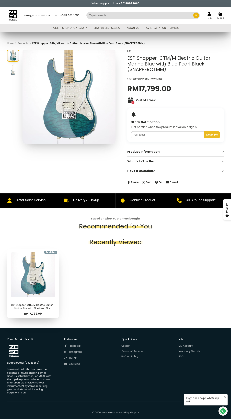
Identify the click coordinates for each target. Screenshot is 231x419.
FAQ (181, 356)
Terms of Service (132, 351)
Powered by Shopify (127, 412)
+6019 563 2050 (69, 15)
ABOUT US (133, 28)
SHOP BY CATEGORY (74, 28)
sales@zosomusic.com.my (40, 15)
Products (23, 43)
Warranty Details (189, 351)
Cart (220, 15)
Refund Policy (129, 356)
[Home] (13, 15)
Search (125, 346)
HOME (55, 28)
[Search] (196, 15)
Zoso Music (108, 412)
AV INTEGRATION (156, 28)
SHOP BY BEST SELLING (107, 28)
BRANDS (174, 28)
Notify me (212, 134)
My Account (186, 346)
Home (10, 43)
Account (209, 15)
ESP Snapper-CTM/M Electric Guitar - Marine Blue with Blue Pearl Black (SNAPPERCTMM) (33, 283)
